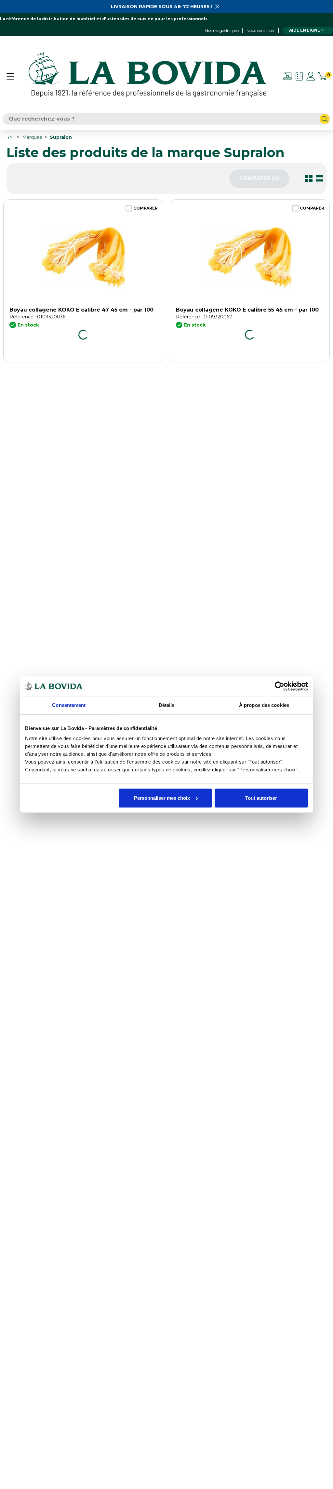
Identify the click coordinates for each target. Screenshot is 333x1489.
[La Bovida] (147, 75)
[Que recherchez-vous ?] (324, 119)
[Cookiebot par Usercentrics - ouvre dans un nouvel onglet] (279, 686)
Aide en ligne (304, 30)
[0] (322, 76)
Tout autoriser (261, 798)
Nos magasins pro (222, 30)
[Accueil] (10, 137)
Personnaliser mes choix (162, 798)
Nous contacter (260, 30)
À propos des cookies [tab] (264, 705)
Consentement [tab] (69, 705)
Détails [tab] (167, 705)
